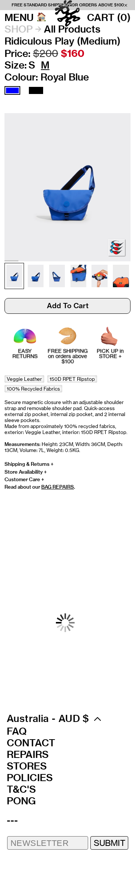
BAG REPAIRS (57, 487)
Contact (31, 743)
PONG (21, 801)
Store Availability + (25, 472)
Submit (109, 843)
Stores (27, 766)
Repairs (28, 754)
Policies (30, 778)
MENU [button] (19, 17)
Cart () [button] (108, 17)
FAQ (17, 731)
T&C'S (21, 789)
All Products (72, 29)
